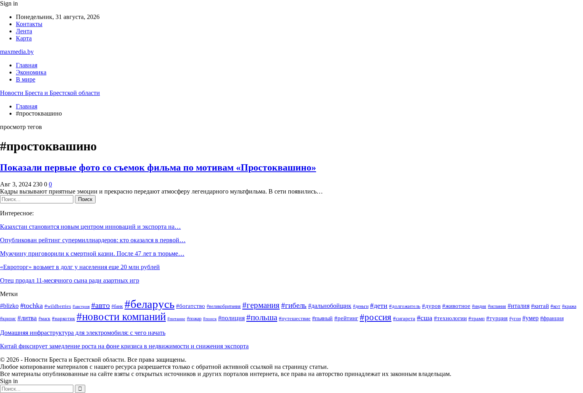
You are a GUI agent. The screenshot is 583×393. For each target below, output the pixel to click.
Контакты (29, 24)
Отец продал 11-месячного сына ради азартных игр (69, 280)
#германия (261, 305)
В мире (25, 79)
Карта (24, 38)
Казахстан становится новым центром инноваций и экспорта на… (90, 226)
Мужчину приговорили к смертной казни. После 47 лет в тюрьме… (92, 253)
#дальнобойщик (329, 305)
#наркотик (63, 318)
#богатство (190, 306)
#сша (424, 318)
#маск (44, 318)
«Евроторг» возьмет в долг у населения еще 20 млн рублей (80, 267)
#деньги (360, 306)
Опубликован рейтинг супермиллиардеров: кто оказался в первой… (93, 240)
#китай (540, 306)
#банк (117, 306)
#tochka (31, 305)
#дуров (431, 306)
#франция (552, 318)
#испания (497, 306)
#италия (518, 305)
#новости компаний (121, 317)
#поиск (210, 319)
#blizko (9, 305)
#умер (530, 318)
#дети (378, 305)
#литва (27, 318)
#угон (515, 318)
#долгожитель (404, 306)
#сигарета (404, 318)
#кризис (8, 318)
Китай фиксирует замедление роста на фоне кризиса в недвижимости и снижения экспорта (124, 346)
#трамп (476, 318)
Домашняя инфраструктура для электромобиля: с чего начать (82, 332)
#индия (479, 306)
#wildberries (57, 306)
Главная (26, 65)
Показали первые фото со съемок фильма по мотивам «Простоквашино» (158, 167)
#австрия (81, 306)
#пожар (194, 318)
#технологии (450, 318)
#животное (456, 306)
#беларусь (150, 304)
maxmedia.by (17, 51)
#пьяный (322, 318)
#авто (100, 305)
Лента (24, 31)
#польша (261, 317)
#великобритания (224, 306)
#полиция (231, 318)
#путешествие (295, 318)
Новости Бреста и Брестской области (50, 92)
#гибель (294, 305)
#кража (569, 306)
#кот (555, 306)
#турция (497, 318)
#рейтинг (346, 318)
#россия (375, 317)
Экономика (31, 72)
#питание (176, 319)
